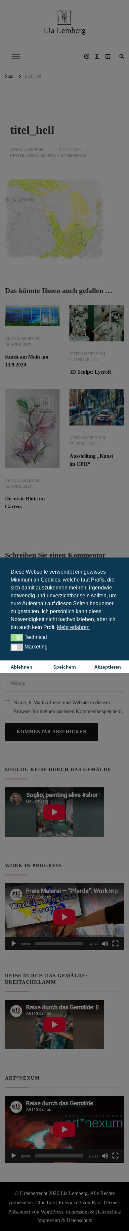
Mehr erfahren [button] (73, 627)
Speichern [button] (64, 667)
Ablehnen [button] (21, 667)
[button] (17, 637)
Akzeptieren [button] (107, 667)
